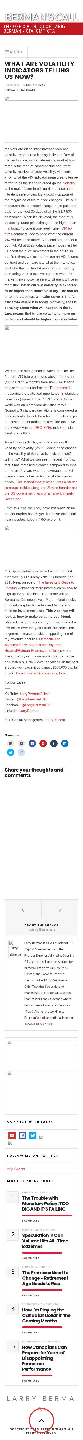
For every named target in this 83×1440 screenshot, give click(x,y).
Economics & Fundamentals (41, 1304)
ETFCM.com (55, 720)
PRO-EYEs (43, 427)
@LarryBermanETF (31, 699)
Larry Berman (35, 85)
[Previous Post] (23, 909)
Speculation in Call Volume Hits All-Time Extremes (45, 1241)
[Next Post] (60, 909)
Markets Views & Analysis (39, 1229)
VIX (74, 200)
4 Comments (30, 1258)
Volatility (69, 183)
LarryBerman (29, 711)
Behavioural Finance (22, 90)
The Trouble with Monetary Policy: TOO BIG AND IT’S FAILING (45, 1203)
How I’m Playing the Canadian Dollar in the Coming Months (46, 1315)
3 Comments (30, 1381)
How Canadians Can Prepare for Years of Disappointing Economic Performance (44, 1358)
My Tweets (16, 1168)
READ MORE (44, 1024)
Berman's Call (41, 17)
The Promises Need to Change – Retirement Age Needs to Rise (45, 1278)
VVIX (40, 448)
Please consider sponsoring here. (41, 673)
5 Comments (30, 1221)
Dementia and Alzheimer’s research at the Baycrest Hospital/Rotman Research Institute (33, 644)
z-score (62, 388)
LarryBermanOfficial (35, 694)
